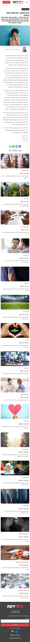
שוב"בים (26, 198)
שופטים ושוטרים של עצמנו (22, 562)
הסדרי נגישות (15, 635)
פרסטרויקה (26, 505)
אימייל (27, 618)
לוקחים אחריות (25, 227)
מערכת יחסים (25, 449)
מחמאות (26, 421)
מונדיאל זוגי (26, 311)
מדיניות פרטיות (15, 638)
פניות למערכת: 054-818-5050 (15, 611)
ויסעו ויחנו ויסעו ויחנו (24, 590)
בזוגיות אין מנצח (25, 394)
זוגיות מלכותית (25, 477)
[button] (26, 2)
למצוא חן (26, 283)
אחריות (27, 339)
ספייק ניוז (26, 368)
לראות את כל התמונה (23, 533)
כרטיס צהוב (26, 255)
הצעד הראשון (25, 170)
